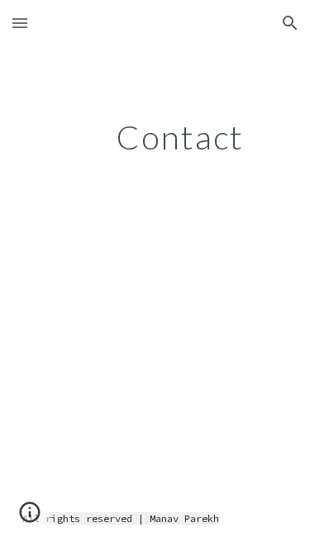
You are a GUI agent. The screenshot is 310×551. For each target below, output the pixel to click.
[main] (155, 137)
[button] (20, 22)
